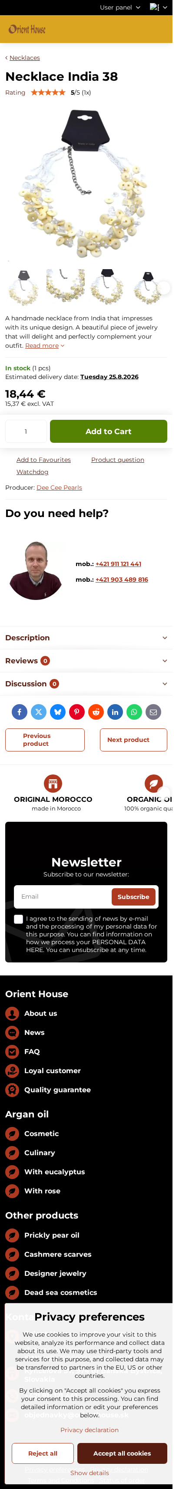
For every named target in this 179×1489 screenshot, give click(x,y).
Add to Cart (109, 431)
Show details (89, 1473)
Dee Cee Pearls (59, 487)
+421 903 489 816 (122, 579)
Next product (128, 740)
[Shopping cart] (141, 29)
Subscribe (133, 897)
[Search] (120, 29)
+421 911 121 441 (118, 564)
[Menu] (162, 29)
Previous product (36, 740)
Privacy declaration (89, 1430)
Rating (15, 92)
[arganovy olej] (36, 598)
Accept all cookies (122, 1453)
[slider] (48, 92)
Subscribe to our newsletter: (86, 874)
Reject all (42, 1453)
